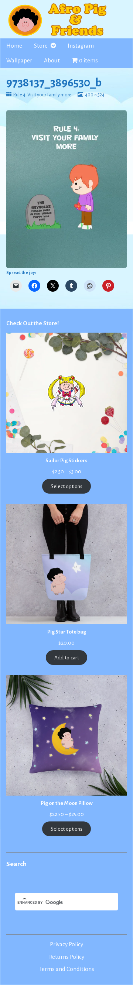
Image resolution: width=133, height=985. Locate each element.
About (52, 61)
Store (41, 46)
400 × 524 (95, 94)
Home (14, 46)
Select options (66, 486)
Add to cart (66, 657)
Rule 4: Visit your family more (42, 94)
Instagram (81, 46)
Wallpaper (19, 61)
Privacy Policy (66, 944)
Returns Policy (66, 957)
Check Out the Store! (32, 323)
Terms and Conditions (66, 969)
